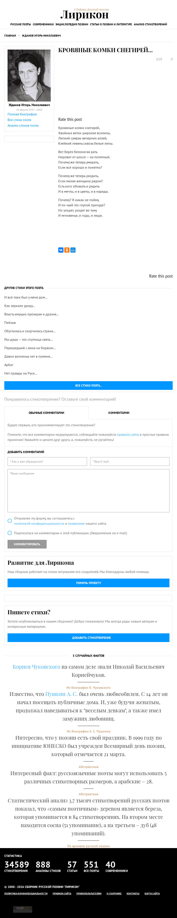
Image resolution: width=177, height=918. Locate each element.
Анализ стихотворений (150, 24)
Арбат (8, 365)
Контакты (133, 893)
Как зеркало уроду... (19, 305)
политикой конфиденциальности (39, 523)
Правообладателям (88, 893)
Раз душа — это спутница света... (28, 339)
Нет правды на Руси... (20, 373)
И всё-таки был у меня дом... (25, 297)
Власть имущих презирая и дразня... (31, 314)
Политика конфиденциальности (25, 893)
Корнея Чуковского (36, 666)
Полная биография (22, 114)
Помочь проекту (88, 583)
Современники (43, 24)
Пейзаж (10, 322)
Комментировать (27, 544)
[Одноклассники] (67, 250)
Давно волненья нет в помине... (28, 356)
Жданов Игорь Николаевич (41, 35)
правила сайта (128, 434)
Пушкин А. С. (61, 693)
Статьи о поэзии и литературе (111, 24)
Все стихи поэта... (88, 385)
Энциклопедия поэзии (71, 24)
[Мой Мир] (73, 250)
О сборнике (114, 893)
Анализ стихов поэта (23, 125)
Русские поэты (20, 24)
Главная (10, 35)
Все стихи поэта (19, 120)
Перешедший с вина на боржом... (29, 348)
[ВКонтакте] (60, 250)
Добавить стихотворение (91, 638)
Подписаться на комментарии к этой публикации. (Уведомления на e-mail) (70, 533)
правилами (76, 523)
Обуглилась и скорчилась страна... (29, 331)
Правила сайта (62, 893)
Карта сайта (152, 893)
